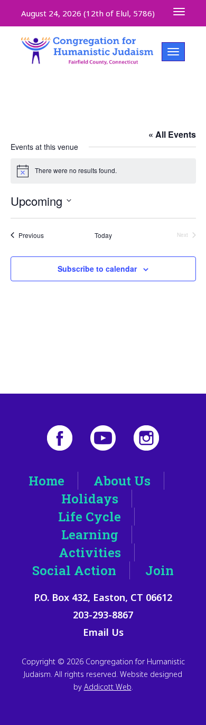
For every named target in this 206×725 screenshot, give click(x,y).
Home (46, 480)
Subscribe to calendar (97, 268)
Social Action (74, 570)
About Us (122, 480)
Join (159, 570)
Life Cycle (89, 516)
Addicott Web (108, 687)
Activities (90, 552)
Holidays (89, 498)
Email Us (103, 632)
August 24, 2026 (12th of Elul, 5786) (88, 13)
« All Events (172, 134)
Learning (89, 534)
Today (103, 235)
